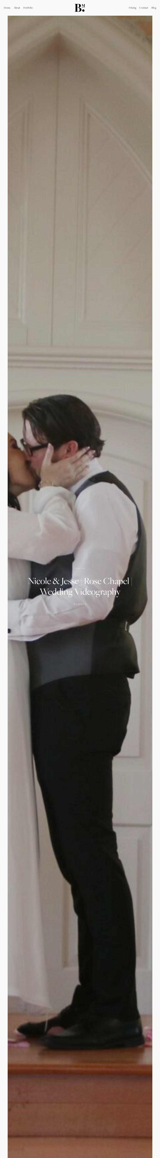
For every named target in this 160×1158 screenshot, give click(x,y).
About (17, 7)
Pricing (132, 7)
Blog (153, 7)
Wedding (80, 604)
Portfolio (28, 7)
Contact (143, 7)
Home (7, 7)
